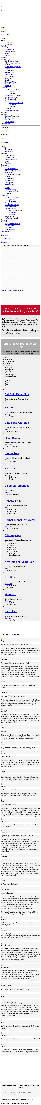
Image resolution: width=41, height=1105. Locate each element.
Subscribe (26, 245)
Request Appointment (12, 116)
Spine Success (10, 101)
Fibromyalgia (9, 71)
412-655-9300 (6, 35)
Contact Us (8, 1074)
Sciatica (7, 80)
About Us (8, 1072)
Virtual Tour (9, 44)
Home (3, 38)
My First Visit (9, 50)
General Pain (9, 72)
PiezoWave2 (5, 124)
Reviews (4, 112)
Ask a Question (7, 290)
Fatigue (7, 69)
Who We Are (9, 42)
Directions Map (10, 122)
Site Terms (8, 1076)
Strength (12, 107)
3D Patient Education (12, 110)
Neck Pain (8, 78)
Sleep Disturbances (12, 84)
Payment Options (11, 52)
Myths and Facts (10, 108)
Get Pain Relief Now (17, 394)
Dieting (11, 91)
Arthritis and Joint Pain (12, 63)
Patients (4, 46)
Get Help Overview (11, 61)
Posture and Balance (16, 103)
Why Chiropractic (10, 99)
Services (4, 57)
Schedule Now (17, 290)
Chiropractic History (12, 97)
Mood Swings (9, 76)
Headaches (9, 74)
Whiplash (8, 86)
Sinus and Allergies (11, 82)
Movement (12, 105)
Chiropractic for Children (13, 95)
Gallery (7, 53)
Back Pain (8, 65)
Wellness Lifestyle (11, 90)
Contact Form (9, 118)
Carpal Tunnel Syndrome (13, 67)
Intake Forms (9, 48)
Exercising (12, 93)
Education (4, 88)
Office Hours (9, 120)
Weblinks (8, 55)
